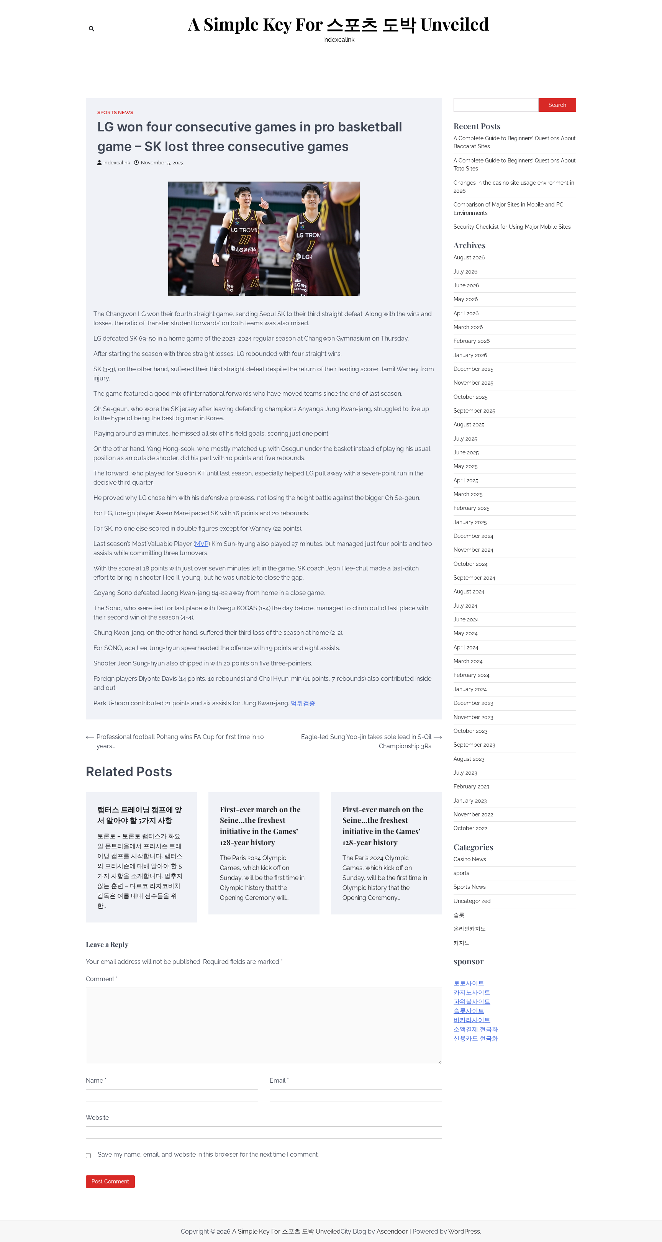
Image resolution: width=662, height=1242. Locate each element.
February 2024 (472, 675)
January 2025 (470, 522)
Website (97, 1117)
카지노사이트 (472, 992)
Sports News (115, 112)
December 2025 (473, 369)
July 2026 (465, 272)
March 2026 (468, 327)
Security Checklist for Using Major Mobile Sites (512, 227)
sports (461, 873)
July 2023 (465, 773)
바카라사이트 (472, 1020)
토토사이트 (469, 983)
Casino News (470, 859)
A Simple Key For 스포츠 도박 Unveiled (338, 23)
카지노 (462, 943)
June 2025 (466, 452)
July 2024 (465, 606)
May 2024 (466, 633)
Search (557, 105)
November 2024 (473, 550)
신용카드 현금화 (476, 1038)
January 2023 (470, 801)
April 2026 (466, 313)
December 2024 (473, 536)
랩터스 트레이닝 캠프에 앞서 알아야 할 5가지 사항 (139, 814)
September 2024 (474, 578)
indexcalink (116, 162)
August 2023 (469, 759)
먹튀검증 (303, 703)
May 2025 (466, 466)
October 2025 (471, 397)
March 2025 (468, 494)
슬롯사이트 (469, 1010)
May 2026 (466, 299)
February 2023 (471, 786)
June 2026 (466, 285)
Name (96, 1080)
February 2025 (472, 508)
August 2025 (469, 424)
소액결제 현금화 (476, 1029)
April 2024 (466, 647)
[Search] (91, 28)
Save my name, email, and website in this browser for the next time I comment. (208, 1154)
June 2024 (466, 619)
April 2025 (466, 480)
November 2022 (473, 814)
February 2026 (472, 341)
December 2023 (473, 703)
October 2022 (470, 828)
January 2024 (470, 689)
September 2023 (474, 745)
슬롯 (459, 915)
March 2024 (468, 661)
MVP (201, 543)
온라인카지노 (470, 929)
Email (279, 1080)
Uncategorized (472, 901)
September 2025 (474, 411)
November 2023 (473, 717)
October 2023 (470, 731)
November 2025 (473, 383)
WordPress (464, 1231)
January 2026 (470, 355)
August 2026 (469, 257)
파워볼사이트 (472, 1001)
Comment (102, 979)
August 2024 (469, 591)
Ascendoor (392, 1231)
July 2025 (465, 439)
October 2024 (471, 564)
